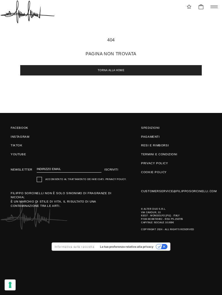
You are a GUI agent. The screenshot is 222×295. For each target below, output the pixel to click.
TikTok (17, 145)
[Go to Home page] (27, 12)
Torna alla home (111, 70)
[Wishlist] (189, 6)
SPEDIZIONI (150, 127)
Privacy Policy (116, 179)
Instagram (20, 136)
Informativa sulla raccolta (75, 246)
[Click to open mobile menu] (213, 7)
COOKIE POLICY (154, 172)
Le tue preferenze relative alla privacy (126, 246)
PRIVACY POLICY (154, 163)
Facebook (19, 127)
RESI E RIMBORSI (155, 145)
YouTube (18, 154)
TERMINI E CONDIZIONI (159, 154)
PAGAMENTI (150, 136)
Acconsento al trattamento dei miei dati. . (86, 179)
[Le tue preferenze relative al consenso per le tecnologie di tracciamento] (10, 284)
